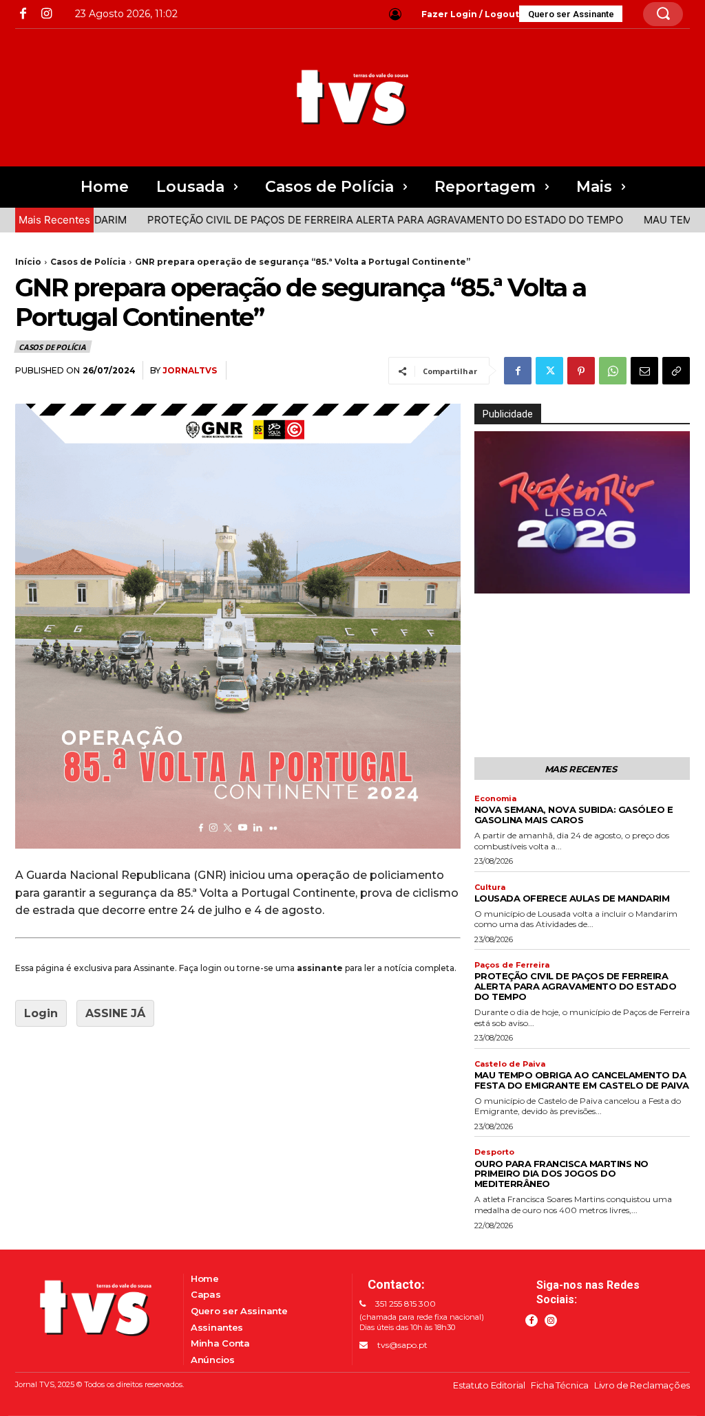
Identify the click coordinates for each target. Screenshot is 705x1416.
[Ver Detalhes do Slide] (582, 512)
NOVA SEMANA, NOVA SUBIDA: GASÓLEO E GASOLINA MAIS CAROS (573, 814)
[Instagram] (46, 14)
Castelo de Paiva (509, 1064)
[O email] (644, 370)
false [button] (491, 580)
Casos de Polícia (88, 262)
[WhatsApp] (613, 370)
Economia (495, 798)
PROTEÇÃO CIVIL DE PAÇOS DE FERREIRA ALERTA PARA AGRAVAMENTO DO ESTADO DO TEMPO (350, 219)
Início (28, 262)
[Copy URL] (676, 370)
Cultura (489, 887)
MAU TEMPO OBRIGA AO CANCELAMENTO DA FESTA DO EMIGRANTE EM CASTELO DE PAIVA (581, 1080)
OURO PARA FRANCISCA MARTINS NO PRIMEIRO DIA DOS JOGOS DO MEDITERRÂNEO (561, 1174)
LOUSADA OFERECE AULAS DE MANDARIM (572, 898)
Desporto (494, 1152)
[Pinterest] (581, 370)
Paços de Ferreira (511, 965)
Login (41, 1013)
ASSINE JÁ (115, 1013)
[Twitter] (549, 370)
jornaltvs (189, 370)
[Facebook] (23, 14)
